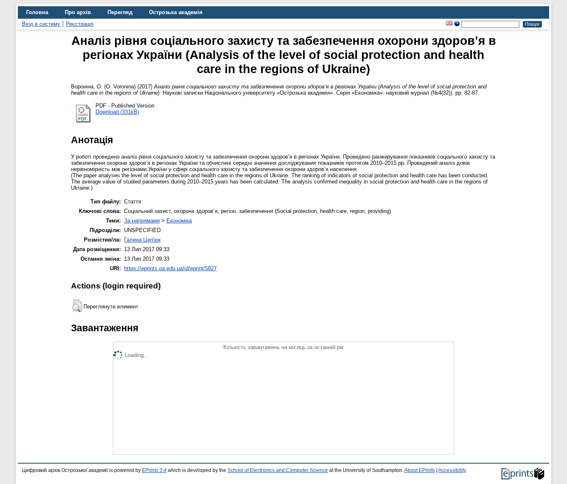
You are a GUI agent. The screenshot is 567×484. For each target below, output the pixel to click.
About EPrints (419, 470)
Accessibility (452, 470)
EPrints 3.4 (154, 470)
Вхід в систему (41, 24)
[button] (77, 306)
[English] (449, 24)
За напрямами (142, 221)
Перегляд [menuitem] (120, 12)
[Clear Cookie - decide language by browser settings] (457, 24)
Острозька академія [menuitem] (176, 12)
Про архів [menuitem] (78, 12)
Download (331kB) (117, 112)
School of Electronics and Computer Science (277, 470)
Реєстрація (79, 24)
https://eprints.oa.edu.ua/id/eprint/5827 (170, 268)
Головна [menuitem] (37, 12)
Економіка (179, 221)
